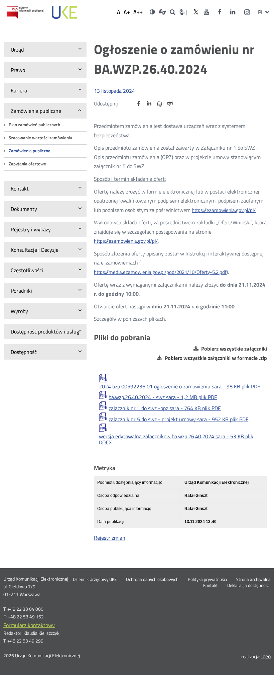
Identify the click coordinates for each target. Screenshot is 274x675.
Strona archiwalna (253, 580)
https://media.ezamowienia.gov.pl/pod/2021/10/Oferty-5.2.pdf (160, 272)
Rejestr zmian (109, 538)
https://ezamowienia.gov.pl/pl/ (224, 210)
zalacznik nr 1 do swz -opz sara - (165, 408)
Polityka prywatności (207, 580)
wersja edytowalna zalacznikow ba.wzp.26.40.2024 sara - (176, 439)
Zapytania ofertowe (27, 164)
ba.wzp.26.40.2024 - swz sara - (163, 397)
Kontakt (210, 586)
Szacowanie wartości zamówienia (40, 138)
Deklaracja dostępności (249, 586)
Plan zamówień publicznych (34, 125)
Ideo (266, 656)
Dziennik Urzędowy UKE (95, 580)
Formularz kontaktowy (29, 625)
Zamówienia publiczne (29, 151)
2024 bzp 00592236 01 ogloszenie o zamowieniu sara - (179, 386)
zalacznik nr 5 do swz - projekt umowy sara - (178, 419)
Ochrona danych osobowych (152, 580)
